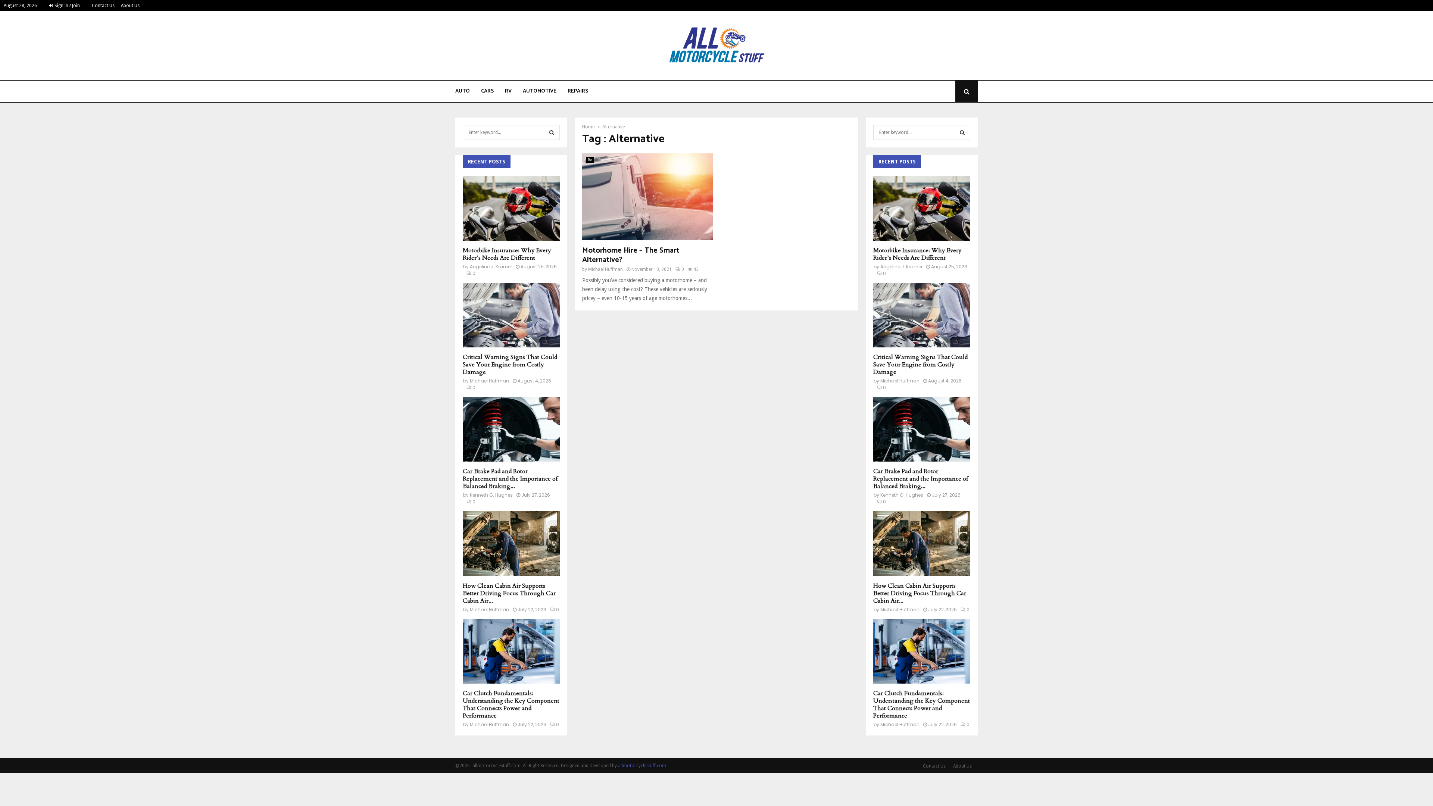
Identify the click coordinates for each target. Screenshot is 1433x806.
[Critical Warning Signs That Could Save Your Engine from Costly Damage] (511, 315)
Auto (462, 91)
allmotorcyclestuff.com (642, 765)
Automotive (539, 91)
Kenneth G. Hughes (491, 495)
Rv (508, 91)
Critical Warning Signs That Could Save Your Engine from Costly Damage (510, 364)
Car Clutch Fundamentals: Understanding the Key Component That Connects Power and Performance (511, 704)
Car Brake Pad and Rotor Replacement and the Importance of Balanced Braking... (510, 478)
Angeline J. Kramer (491, 266)
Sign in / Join (66, 5)
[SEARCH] (552, 132)
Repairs (578, 91)
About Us (130, 5)
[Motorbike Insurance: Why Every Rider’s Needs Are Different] (511, 208)
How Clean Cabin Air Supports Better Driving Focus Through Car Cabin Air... (509, 593)
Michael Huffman (605, 269)
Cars (487, 91)
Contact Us (103, 5)
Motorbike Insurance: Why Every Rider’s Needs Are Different (507, 254)
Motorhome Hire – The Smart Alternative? (630, 255)
